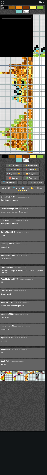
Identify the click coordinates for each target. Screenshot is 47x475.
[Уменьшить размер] (20, 182)
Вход (41, 2)
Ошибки (32, 170)
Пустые (15, 170)
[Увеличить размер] (25, 182)
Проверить (32, 165)
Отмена (32, 178)
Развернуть (10, 182)
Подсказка (15, 174)
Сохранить (14, 165)
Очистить (15, 178)
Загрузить (32, 174)
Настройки (37, 182)
